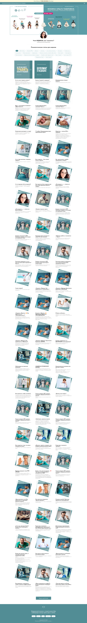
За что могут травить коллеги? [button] (22, 80)
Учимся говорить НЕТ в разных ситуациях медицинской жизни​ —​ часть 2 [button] (63, 420)
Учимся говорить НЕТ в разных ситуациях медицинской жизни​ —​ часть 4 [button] (43, 394)
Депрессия (36, 50)
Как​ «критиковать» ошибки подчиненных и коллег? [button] (62, 160)
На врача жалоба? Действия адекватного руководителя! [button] (62, 500)
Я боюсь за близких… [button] (60, 313)
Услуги (43, 616)
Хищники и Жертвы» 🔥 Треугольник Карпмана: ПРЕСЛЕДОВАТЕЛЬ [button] (41, 314)
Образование (48, 616)
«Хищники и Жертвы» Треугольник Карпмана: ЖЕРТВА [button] (43, 341)
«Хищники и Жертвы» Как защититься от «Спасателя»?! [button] (42, 289)
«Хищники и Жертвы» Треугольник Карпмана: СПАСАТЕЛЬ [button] (64, 289)
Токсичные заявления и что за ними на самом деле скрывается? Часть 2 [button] (23, 262)
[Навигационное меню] (84, 3)
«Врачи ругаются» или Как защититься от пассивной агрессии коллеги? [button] (21, 500)
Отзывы (53, 616)
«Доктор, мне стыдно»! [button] (61, 393)
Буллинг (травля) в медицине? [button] (42, 80)
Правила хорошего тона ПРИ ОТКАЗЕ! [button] (22, 471)
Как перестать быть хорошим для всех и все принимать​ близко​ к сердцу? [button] (43, 185)
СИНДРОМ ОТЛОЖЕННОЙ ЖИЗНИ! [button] (42, 367)
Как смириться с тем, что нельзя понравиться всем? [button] (22, 446)
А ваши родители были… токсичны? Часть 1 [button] (61, 106)
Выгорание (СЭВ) (29, 50)
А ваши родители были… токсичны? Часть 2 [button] (41, 106)
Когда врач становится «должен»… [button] (61, 446)
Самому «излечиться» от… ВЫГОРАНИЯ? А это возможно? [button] (63, 341)
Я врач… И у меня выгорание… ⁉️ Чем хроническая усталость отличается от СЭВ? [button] (43, 472)
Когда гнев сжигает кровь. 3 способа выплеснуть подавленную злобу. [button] (22, 554)
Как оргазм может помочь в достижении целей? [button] (42, 554)
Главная (34, 616)
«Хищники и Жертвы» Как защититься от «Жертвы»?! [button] (21, 341)
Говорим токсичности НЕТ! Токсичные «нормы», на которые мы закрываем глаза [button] (63, 210)
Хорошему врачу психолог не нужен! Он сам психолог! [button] (42, 236)
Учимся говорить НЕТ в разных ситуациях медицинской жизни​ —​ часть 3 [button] (23, 420)
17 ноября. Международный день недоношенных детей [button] (43, 132)
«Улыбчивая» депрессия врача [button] (42, 419)
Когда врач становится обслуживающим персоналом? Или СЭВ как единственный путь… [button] (43, 527)
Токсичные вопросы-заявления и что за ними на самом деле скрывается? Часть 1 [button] (63, 262)
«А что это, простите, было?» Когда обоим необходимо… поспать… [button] (22, 527)
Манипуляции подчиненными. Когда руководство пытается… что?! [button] (63, 527)
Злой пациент (60, 50)
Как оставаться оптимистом (51, 50)
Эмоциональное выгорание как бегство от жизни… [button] (63, 367)
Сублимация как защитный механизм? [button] (21, 367)
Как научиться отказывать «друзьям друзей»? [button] (41, 500)
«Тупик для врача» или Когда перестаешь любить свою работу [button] (63, 584)
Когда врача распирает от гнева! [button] (23, 131)
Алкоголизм (42, 50)
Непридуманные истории (40, 57)
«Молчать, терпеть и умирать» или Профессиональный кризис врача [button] (43, 446)
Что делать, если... (67, 50)
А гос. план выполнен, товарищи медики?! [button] (23, 160)
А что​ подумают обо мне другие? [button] (23, 184)
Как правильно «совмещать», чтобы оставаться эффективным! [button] (23, 584)
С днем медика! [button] (19, 288)
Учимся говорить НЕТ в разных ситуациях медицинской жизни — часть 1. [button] (63, 472)
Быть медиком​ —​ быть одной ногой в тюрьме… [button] (42, 160)
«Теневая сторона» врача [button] (41, 209)
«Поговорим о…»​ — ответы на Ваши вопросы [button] (63, 185)
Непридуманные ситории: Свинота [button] (62, 80)
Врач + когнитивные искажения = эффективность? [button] (23, 106)
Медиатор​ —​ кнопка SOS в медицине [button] (62, 132)
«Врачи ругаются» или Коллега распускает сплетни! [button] (63, 554)
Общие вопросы (22, 50)
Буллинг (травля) (48, 57)
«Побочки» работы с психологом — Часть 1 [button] (63, 236)
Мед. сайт (38, 616)
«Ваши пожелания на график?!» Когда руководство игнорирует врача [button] (42, 584)
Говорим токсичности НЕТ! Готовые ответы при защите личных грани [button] (42, 262)
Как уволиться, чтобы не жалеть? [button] (23, 393)
